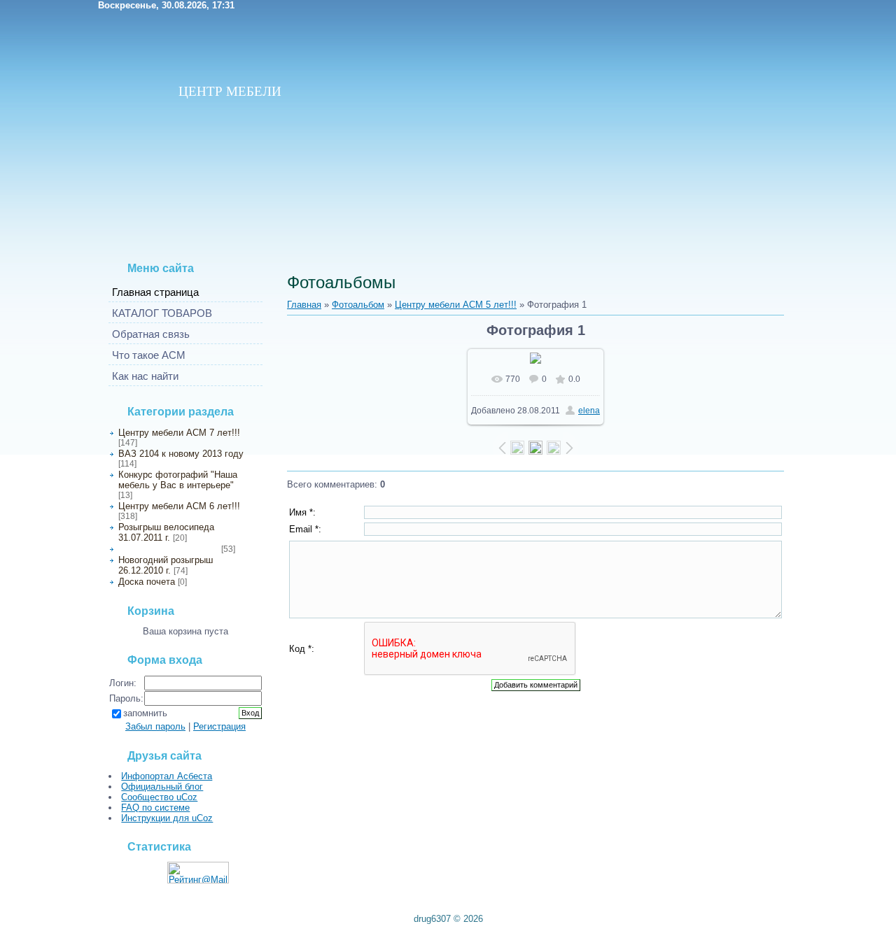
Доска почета (146, 581)
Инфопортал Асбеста (166, 776)
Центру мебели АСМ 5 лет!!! (168, 549)
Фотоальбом (358, 304)
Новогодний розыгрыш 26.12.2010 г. (165, 565)
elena (589, 410)
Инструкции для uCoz (167, 818)
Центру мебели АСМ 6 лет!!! (179, 506)
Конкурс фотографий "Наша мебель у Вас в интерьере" (177, 479)
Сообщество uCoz (159, 797)
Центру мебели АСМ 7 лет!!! (179, 432)
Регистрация (219, 726)
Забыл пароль (155, 726)
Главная (304, 304)
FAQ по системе (155, 807)
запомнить (145, 713)
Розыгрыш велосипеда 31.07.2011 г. (166, 532)
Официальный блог (162, 786)
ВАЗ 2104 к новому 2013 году (181, 453)
